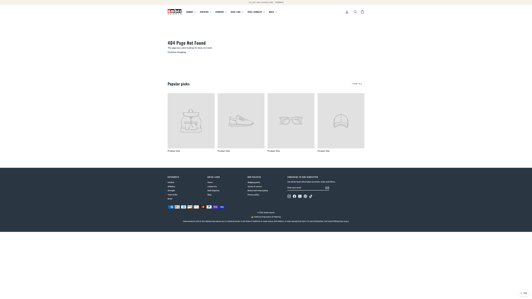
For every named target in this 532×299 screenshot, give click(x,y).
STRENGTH (219, 11)
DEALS (272, 11)
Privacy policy (253, 195)
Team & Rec (173, 195)
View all (357, 84)
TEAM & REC (236, 11)
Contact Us (212, 186)
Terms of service (255, 186)
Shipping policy (254, 182)
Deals (170, 199)
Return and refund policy (258, 191)
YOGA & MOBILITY (255, 11)
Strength (171, 191)
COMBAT (190, 11)
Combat (171, 182)
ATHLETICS (204, 11)
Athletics (171, 186)
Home (210, 182)
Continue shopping (177, 52)
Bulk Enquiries (213, 191)
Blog (209, 195)
